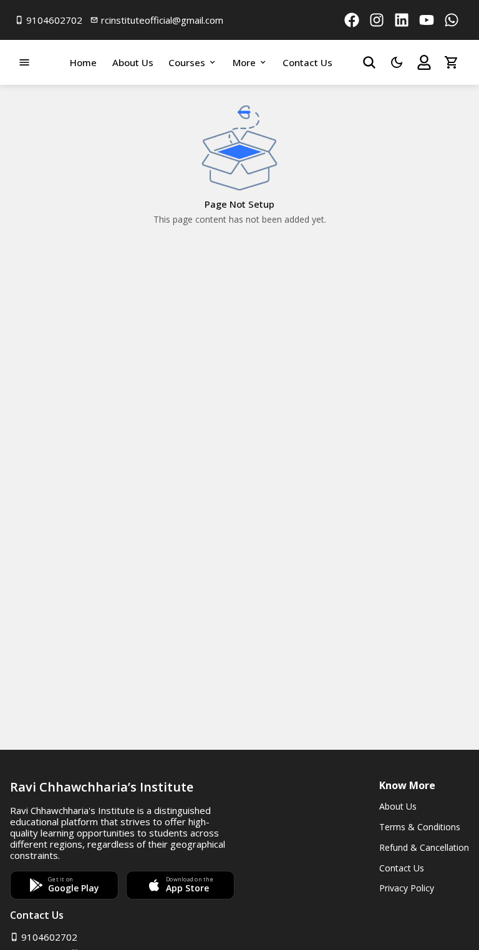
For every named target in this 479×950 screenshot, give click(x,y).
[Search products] (369, 62)
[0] (451, 62)
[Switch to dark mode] (396, 62)
